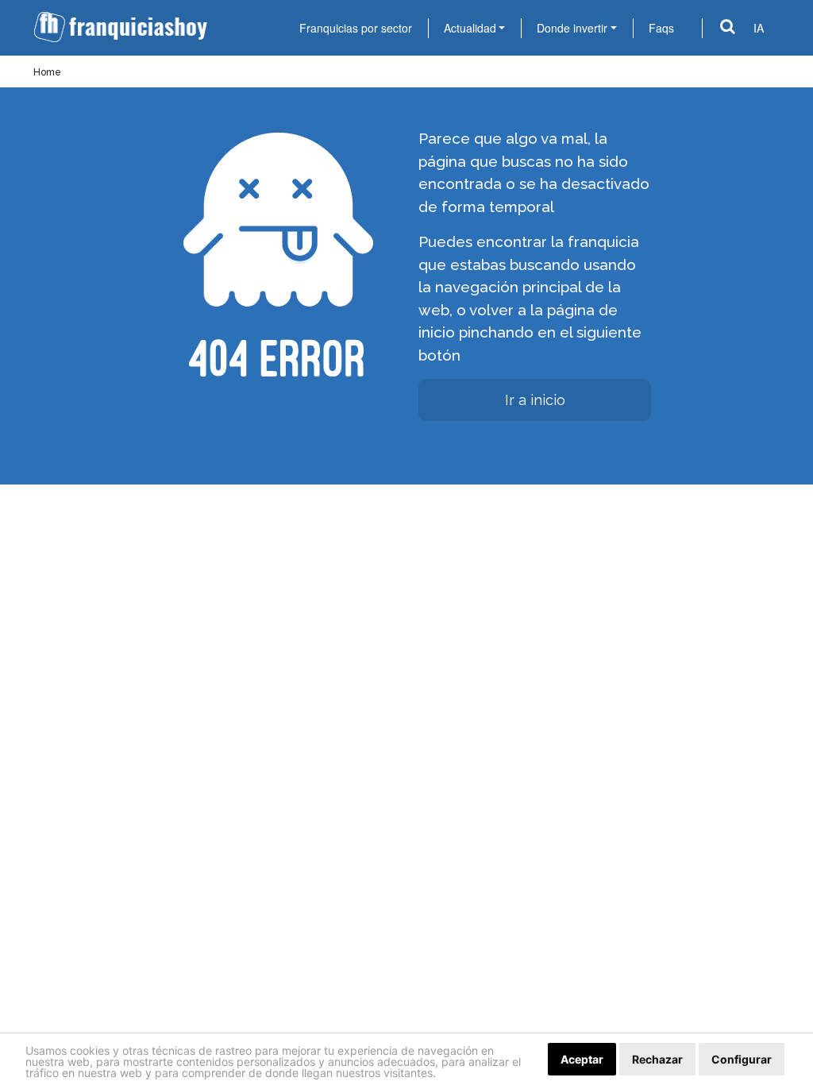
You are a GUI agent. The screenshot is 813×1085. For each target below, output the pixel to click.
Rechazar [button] (657, 1059)
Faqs (661, 28)
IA (758, 28)
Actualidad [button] (470, 28)
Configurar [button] (741, 1059)
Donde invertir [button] (572, 28)
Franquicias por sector (355, 28)
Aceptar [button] (582, 1059)
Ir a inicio (535, 400)
